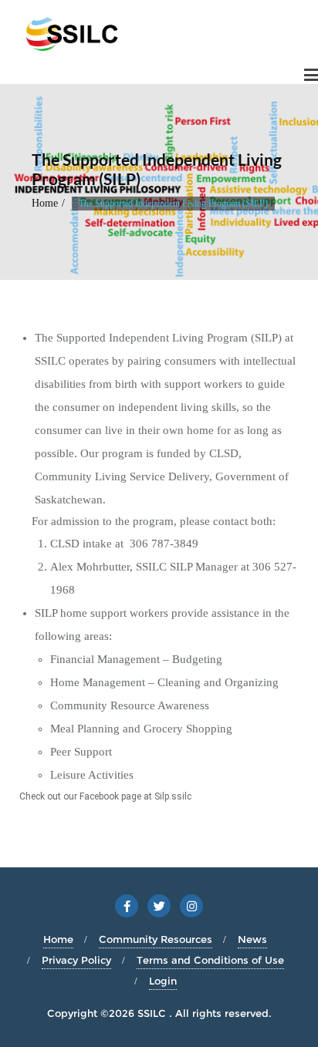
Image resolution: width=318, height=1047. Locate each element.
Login (163, 981)
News (252, 939)
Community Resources (155, 939)
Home (45, 203)
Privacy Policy (76, 960)
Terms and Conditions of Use (210, 960)
